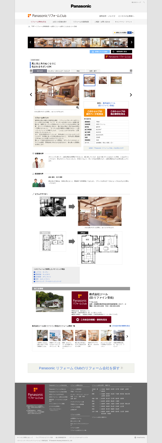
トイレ (76, 396)
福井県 (117, 398)
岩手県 (117, 389)
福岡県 (103, 411)
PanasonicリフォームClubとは (57, 389)
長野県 (122, 398)
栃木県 (108, 395)
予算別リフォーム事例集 (77, 404)
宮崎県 (127, 411)
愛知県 (112, 401)
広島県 (117, 406)
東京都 (122, 394)
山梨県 (103, 395)
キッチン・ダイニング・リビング (59, 71)
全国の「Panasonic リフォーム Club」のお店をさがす (106, 148)
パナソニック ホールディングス (78, 437)
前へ (30, 42)
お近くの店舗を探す (60, 22)
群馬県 (108, 394)
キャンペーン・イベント (123, 22)
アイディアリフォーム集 (77, 401)
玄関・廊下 (93, 71)
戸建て (72, 391)
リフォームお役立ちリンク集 (78, 430)
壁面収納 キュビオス (42, 274)
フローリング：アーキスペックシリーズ (48, 281)
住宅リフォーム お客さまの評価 (58, 397)
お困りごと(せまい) (66, 26)
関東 (93, 394)
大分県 (122, 411)
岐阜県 (103, 401)
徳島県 (103, 409)
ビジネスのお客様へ (126, 16)
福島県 (103, 391)
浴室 (72, 396)
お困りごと (54, 26)
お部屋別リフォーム (76, 418)
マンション (78, 391)
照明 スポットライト (42, 279)
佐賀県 (108, 411)
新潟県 (103, 398)
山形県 (127, 389)
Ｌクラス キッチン (41, 272)
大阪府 (112, 403)
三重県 (117, 401)
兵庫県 (117, 403)
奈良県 (122, 403)
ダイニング (79, 394)
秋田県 (112, 389)
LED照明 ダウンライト (43, 277)
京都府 (108, 403)
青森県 (108, 389)
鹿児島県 (103, 413)
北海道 (103, 389)
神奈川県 (127, 394)
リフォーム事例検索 (42, 26)
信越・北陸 (95, 398)
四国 (93, 409)
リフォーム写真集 (75, 407)
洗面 (80, 396)
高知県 (117, 409)
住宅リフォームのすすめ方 (56, 394)
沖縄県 (109, 413)
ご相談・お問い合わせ (102, 22)
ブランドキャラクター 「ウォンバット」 (55, 409)
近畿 (93, 403)
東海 (93, 401)
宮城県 (122, 389)
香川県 (108, 409)
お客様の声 (74, 409)
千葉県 (117, 394)
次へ (131, 42)
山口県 (122, 406)
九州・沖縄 (95, 411)
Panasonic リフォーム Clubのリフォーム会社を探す (79, 368)
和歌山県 (127, 403)
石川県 (112, 398)
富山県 (108, 398)
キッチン (73, 394)
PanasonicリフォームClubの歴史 (58, 391)
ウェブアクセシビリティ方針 (44, 437)
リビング (86, 394)
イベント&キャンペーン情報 (56, 403)
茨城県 (103, 394)
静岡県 (108, 401)
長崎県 (112, 411)
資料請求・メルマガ (107, 16)
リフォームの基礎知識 (81, 22)
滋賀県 (103, 403)
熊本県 (117, 411)
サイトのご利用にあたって (25, 437)
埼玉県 (112, 394)
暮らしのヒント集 (75, 421)
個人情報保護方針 (61, 437)
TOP (32, 26)
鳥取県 (103, 406)
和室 (78, 71)
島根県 (108, 406)
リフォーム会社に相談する (99, 417)
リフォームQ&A (75, 427)
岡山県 (112, 406)
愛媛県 (112, 409)
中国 (93, 406)
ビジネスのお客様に (54, 406)
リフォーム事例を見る (38, 22)
